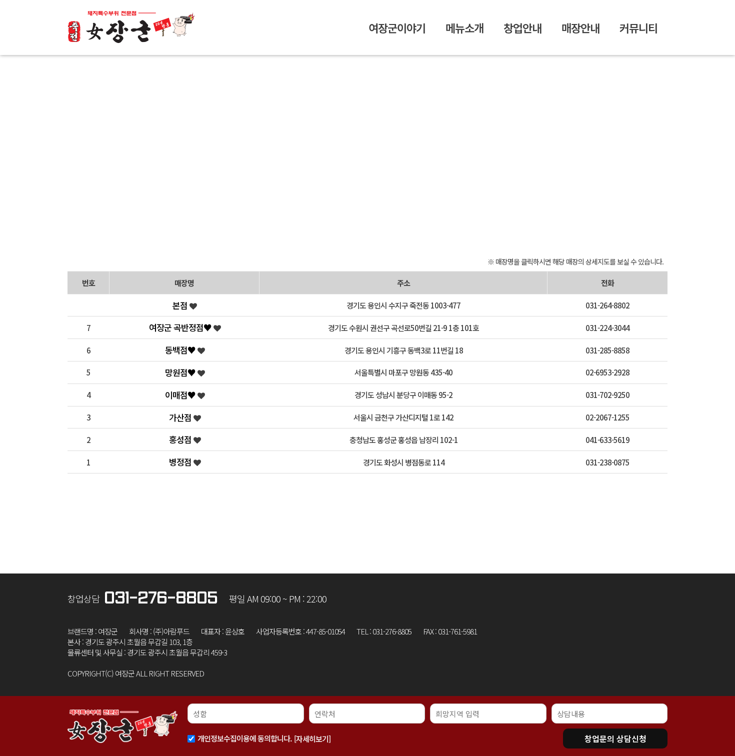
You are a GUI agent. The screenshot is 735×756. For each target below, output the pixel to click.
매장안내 (581, 28)
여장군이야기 (397, 28)
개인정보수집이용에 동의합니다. (245, 738)
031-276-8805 (161, 598)
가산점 (181, 417)
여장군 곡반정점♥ (181, 327)
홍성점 (181, 439)
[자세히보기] (312, 738)
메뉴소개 (465, 28)
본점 (181, 305)
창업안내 (523, 28)
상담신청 (615, 738)
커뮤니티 (639, 28)
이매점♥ (181, 394)
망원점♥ (181, 372)
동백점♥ (181, 350)
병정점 (181, 462)
